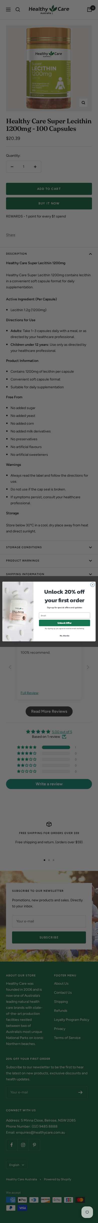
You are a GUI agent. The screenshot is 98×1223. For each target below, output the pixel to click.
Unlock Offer (65, 623)
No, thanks (64, 635)
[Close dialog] (92, 585)
